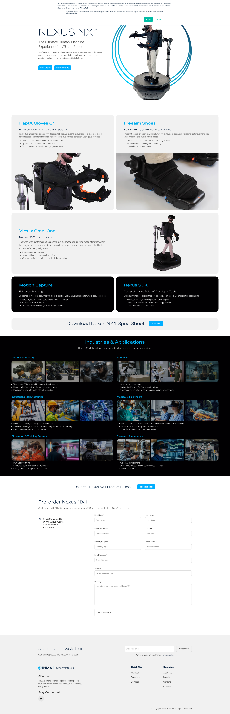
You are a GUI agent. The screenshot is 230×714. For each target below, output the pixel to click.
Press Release (146, 487)
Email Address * (101, 555)
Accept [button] (148, 19)
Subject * (98, 568)
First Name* (99, 515)
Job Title (148, 528)
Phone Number (151, 542)
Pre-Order (45, 67)
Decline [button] (158, 19)
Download (156, 323)
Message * (99, 581)
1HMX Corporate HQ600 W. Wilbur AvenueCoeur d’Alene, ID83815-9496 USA (53, 523)
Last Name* (150, 515)
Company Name (101, 528)
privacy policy (168, 655)
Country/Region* (101, 542)
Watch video (62, 67)
